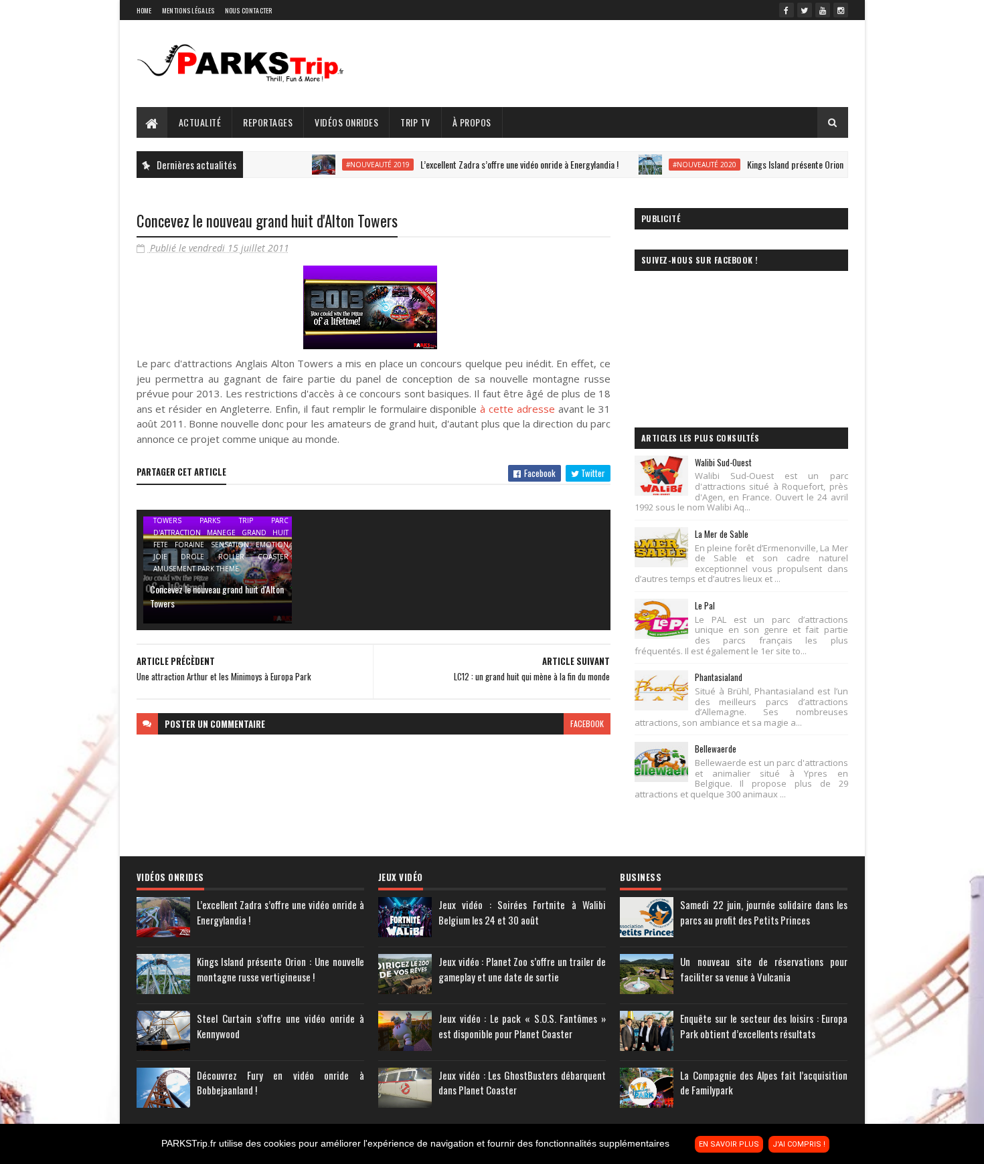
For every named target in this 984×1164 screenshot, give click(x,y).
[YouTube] (822, 10)
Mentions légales (188, 10)
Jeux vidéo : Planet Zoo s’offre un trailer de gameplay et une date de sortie (522, 969)
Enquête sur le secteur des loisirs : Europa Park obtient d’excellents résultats (763, 1026)
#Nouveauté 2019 (352, 164)
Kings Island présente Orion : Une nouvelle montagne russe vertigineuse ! (280, 969)
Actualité (200, 122)
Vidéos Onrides (346, 122)
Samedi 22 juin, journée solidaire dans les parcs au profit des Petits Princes (763, 912)
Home (144, 10)
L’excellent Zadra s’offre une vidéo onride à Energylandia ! (494, 164)
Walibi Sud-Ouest (723, 462)
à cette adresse (517, 408)
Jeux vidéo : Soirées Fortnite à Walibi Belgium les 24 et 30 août (522, 912)
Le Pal (705, 605)
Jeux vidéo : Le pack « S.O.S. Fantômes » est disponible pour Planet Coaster (522, 1026)
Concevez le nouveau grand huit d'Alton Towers (217, 596)
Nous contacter (248, 10)
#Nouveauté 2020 (679, 164)
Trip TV (415, 122)
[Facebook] (786, 10)
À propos (472, 122)
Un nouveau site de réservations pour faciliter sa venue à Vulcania (763, 969)
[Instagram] (840, 10)
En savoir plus (729, 1144)
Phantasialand (718, 677)
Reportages (268, 122)
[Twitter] (804, 10)
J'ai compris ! (798, 1144)
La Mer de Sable (721, 534)
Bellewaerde (715, 748)
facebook (587, 723)
